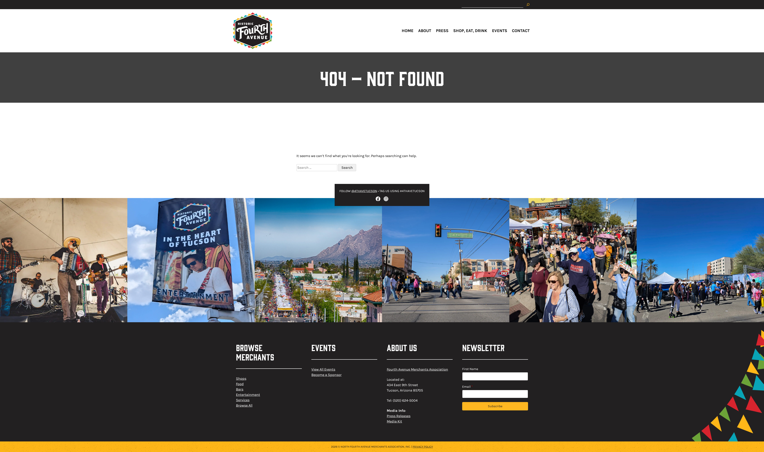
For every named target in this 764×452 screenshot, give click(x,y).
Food (240, 384)
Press (442, 30)
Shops (241, 378)
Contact (521, 30)
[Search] (528, 4)
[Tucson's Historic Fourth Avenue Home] (253, 30)
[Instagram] (386, 199)
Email (467, 387)
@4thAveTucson (364, 191)
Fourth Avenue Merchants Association (417, 369)
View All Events (323, 369)
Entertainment (248, 394)
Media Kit (394, 421)
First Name (470, 369)
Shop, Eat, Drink (470, 30)
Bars (239, 389)
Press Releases (398, 416)
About (424, 30)
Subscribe (495, 406)
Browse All (244, 405)
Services (242, 400)
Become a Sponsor (326, 375)
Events (499, 30)
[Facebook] (378, 199)
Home (407, 30)
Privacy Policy (423, 446)
